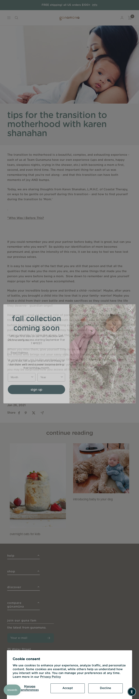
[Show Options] (32, 373)
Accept (67, 688)
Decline (105, 688)
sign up (36, 385)
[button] (131, 691)
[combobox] (21, 373)
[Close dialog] (130, 305)
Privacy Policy (50, 676)
